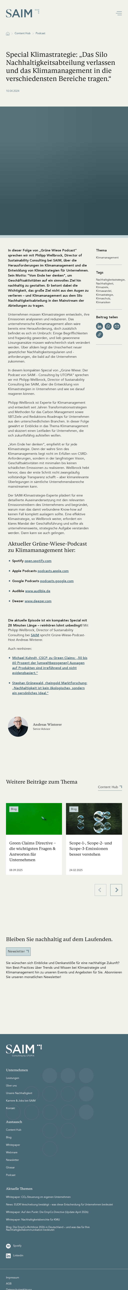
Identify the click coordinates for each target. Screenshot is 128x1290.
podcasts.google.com (57, 581)
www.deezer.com (38, 601)
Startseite (8, 33)
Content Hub (22, 33)
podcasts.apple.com (53, 571)
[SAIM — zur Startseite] (22, 13)
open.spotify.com (38, 561)
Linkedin (18, 1255)
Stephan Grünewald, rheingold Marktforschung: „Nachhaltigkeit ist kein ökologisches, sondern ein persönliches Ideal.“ (49, 688)
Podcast (40, 33)
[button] (119, 13)
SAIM (35, 635)
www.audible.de (37, 591)
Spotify (17, 1246)
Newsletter (16, 951)
